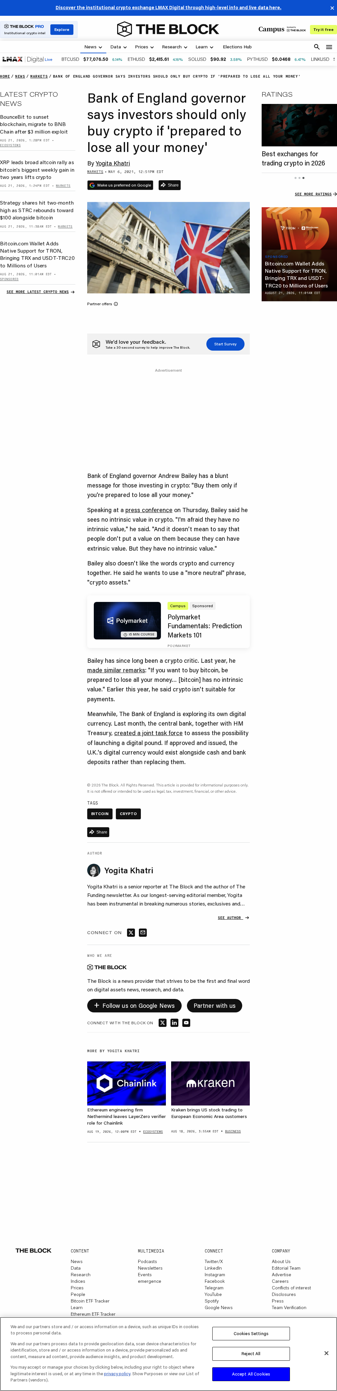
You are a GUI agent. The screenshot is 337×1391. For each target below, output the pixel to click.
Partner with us (215, 1005)
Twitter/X (214, 1261)
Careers (280, 1281)
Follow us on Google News (134, 1004)
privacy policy (117, 1373)
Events (145, 1275)
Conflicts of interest (291, 1288)
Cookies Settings (251, 1333)
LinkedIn (213, 1268)
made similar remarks (116, 670)
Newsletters (150, 1268)
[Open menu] (329, 47)
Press (278, 1301)
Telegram (214, 1288)
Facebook (215, 1281)
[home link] (168, 29)
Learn (77, 1307)
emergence (149, 1281)
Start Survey (225, 343)
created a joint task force (148, 733)
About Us (281, 1261)
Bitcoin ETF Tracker (90, 1301)
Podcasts (147, 1261)
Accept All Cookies (251, 1374)
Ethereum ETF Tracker (93, 1314)
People (78, 1294)
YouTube (213, 1294)
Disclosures (284, 1294)
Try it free (323, 29)
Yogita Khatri (113, 163)
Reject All (251, 1353)
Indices (78, 1281)
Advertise (281, 1275)
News (77, 1261)
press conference (148, 510)
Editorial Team (286, 1268)
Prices (77, 1288)
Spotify (212, 1301)
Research (81, 1275)
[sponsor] (299, 228)
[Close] (326, 1353)
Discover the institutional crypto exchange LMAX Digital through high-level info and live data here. (168, 8)
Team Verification (289, 1307)
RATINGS (277, 94)
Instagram (215, 1275)
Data (76, 1268)
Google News (219, 1307)
